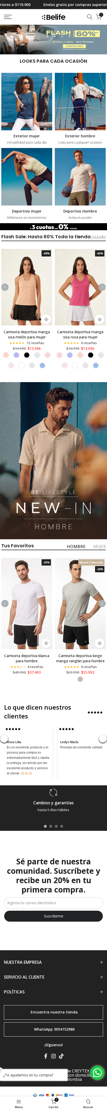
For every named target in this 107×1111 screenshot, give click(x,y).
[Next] (102, 237)
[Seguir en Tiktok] (61, 1057)
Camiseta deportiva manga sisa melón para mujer (27, 334)
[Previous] (94, 237)
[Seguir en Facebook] (45, 1057)
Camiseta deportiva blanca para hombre (26, 658)
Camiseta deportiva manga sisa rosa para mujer (80, 334)
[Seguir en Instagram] (53, 1057)
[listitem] (6, 355)
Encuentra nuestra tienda (54, 1011)
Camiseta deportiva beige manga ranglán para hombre (80, 658)
